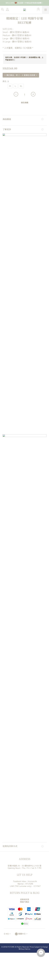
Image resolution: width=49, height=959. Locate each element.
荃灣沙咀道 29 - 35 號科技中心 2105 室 (24, 865)
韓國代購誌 (24, 902)
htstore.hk (32, 881)
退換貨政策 (24, 899)
